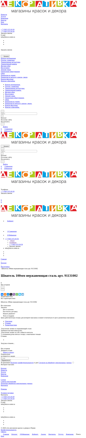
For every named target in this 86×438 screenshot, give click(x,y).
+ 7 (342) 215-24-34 (7, 29)
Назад (12, 241)
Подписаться (6, 360)
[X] (11, 294)
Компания (4, 376)
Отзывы (8, 323)
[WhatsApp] (17, 294)
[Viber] (14, 294)
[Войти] (2, 198)
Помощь (4, 389)
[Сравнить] (3, 289)
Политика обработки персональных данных (16, 383)
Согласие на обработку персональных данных (55, 363)
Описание (8, 321)
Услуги (3, 372)
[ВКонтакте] (2, 294)
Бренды (3, 374)
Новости (4, 370)
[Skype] (19, 294)
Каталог (4, 368)
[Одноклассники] (5, 294)
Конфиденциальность (8, 430)
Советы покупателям (8, 381)
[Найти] (2, 124)
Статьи (3, 380)
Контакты (4, 385)
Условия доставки (7, 393)
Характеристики (11, 325)
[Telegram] (22, 294)
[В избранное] (2, 287)
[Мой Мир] (8, 294)
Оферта (3, 432)
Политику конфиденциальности (22, 363)
